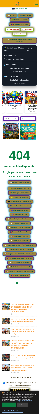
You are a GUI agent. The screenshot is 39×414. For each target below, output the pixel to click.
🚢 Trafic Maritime (12, 29)
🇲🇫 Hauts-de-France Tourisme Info (19, 267)
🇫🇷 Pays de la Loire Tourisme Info (19, 227)
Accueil (20, 283)
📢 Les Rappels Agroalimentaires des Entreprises (19, 40)
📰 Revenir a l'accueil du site (19, 182)
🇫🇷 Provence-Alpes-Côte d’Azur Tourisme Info (19, 245)
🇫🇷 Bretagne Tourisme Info (19, 236)
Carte (24, 71)
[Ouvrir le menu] (35, 3)
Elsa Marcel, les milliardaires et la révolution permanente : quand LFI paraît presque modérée (22, 331)
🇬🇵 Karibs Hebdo (19, 9)
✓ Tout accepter (9, 405)
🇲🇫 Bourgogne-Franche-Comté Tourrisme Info (19, 254)
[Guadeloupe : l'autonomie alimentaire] (28, 131)
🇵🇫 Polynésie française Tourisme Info (19, 249)
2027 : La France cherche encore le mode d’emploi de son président (23, 320)
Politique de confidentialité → (24, 400)
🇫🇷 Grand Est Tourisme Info (19, 241)
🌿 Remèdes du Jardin (19, 20)
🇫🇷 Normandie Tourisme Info (19, 232)
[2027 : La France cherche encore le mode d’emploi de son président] (6, 321)
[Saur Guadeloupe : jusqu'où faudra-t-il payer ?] (11, 131)
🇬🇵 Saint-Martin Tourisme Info (19, 206)
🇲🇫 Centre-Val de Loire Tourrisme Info (19, 258)
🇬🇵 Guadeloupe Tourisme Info (19, 188)
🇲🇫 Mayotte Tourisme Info (19, 275)
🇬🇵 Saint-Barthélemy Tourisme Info (19, 201)
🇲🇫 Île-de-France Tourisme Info (19, 262)
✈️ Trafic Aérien (27, 29)
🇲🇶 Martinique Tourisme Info (19, 193)
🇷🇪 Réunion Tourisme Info (19, 210)
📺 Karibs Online (25, 15)
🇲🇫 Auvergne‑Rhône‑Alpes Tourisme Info (19, 271)
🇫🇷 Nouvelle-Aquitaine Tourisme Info (19, 219)
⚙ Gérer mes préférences (12, 410)
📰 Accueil (11, 15)
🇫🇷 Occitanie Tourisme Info (19, 223)
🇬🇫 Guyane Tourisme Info (19, 197)
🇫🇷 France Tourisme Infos (19, 24)
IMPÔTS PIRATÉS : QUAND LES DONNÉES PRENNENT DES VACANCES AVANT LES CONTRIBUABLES (22, 308)
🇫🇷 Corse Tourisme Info (19, 214)
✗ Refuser (22, 405)
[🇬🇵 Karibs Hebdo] (17, 4)
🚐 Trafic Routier (19, 34)
